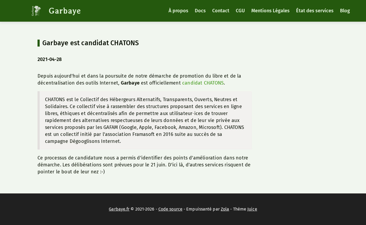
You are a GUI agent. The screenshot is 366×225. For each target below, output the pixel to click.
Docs (200, 11)
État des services (315, 11)
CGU (240, 11)
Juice (252, 209)
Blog (345, 11)
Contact (220, 11)
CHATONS (214, 83)
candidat (192, 83)
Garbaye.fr (119, 209)
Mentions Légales (270, 11)
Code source (170, 209)
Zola (225, 209)
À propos (178, 11)
